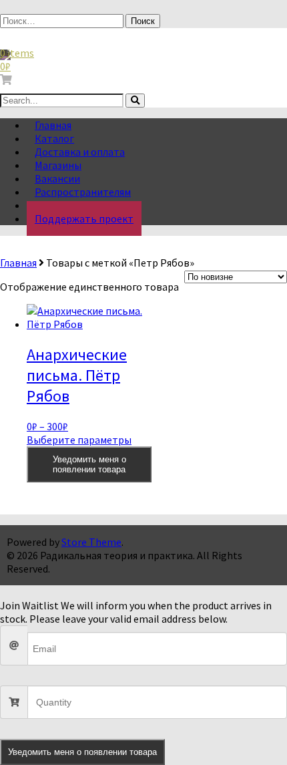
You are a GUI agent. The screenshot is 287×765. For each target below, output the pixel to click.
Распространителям (83, 191)
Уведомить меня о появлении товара (89, 464)
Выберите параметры (79, 439)
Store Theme (91, 542)
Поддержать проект (84, 218)
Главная (18, 262)
